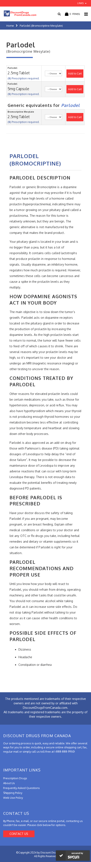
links (80, 3)
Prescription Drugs (15, 778)
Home (10, 25)
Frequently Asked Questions (21, 788)
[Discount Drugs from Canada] (18, 13)
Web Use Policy (13, 797)
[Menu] (86, 14)
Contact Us (19, 834)
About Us (9, 783)
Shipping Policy (12, 792)
